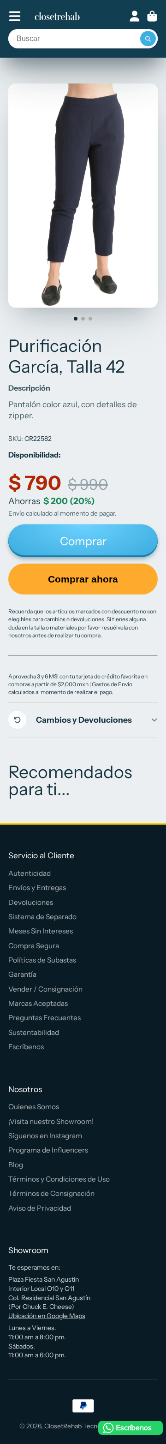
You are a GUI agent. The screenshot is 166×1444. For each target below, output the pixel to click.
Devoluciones (30, 902)
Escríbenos (26, 1046)
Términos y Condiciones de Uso (59, 1179)
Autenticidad (29, 873)
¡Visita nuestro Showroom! (51, 1121)
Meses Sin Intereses (40, 931)
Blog (15, 1164)
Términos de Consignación (51, 1193)
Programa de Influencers (48, 1150)
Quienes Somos (33, 1106)
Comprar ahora (83, 579)
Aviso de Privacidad (39, 1208)
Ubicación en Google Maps (46, 1316)
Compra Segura (33, 945)
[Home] (57, 16)
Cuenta (134, 16)
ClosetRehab (63, 1426)
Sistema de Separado (42, 916)
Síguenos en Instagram (45, 1135)
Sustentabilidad (33, 1032)
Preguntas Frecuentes (44, 1017)
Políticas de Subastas (42, 960)
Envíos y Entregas (37, 887)
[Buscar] (148, 39)
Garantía (22, 974)
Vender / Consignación (45, 989)
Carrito (152, 16)
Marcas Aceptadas (38, 1003)
